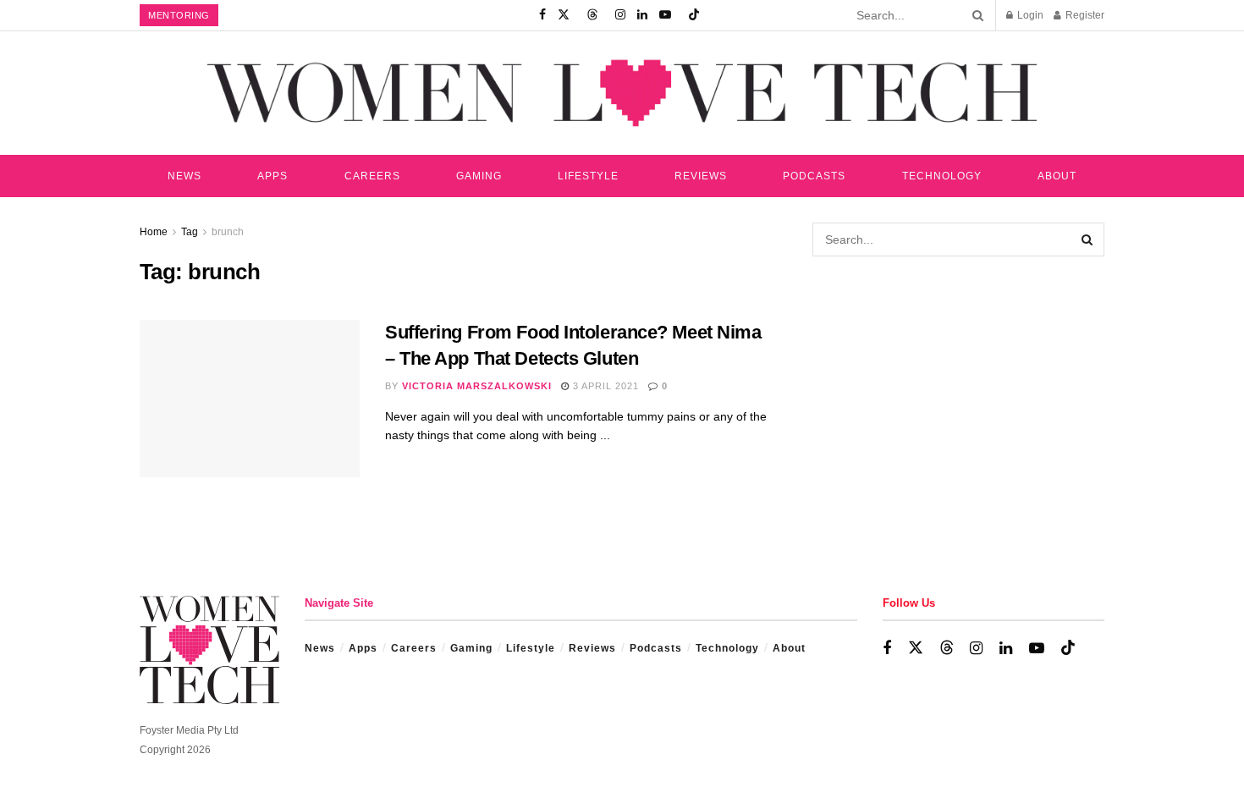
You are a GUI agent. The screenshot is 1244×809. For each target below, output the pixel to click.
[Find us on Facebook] (542, 15)
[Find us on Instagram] (620, 15)
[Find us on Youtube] (665, 15)
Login (1029, 15)
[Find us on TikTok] (694, 15)
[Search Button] (975, 15)
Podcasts (814, 176)
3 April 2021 (604, 386)
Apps (272, 176)
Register (1083, 15)
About (1057, 176)
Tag (189, 232)
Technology (942, 176)
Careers (372, 176)
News (184, 176)
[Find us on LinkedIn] (642, 15)
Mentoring (179, 15)
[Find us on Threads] (592, 15)
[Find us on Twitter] (564, 15)
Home (154, 232)
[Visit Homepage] (622, 93)
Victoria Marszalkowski (477, 386)
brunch (228, 232)
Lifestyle (588, 176)
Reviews (700, 176)
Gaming (479, 176)
